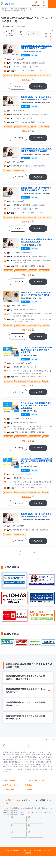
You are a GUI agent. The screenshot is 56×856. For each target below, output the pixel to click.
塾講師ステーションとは (12, 780)
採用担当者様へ (9, 789)
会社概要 (28, 789)
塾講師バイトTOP (7, 9)
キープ (44, 6)
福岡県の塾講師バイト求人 (24, 9)
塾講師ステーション (14, 800)
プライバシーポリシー (11, 785)
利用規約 (28, 785)
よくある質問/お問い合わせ (35, 780)
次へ (51, 32)
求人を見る (37, 86)
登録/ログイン (36, 6)
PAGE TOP (51, 739)
